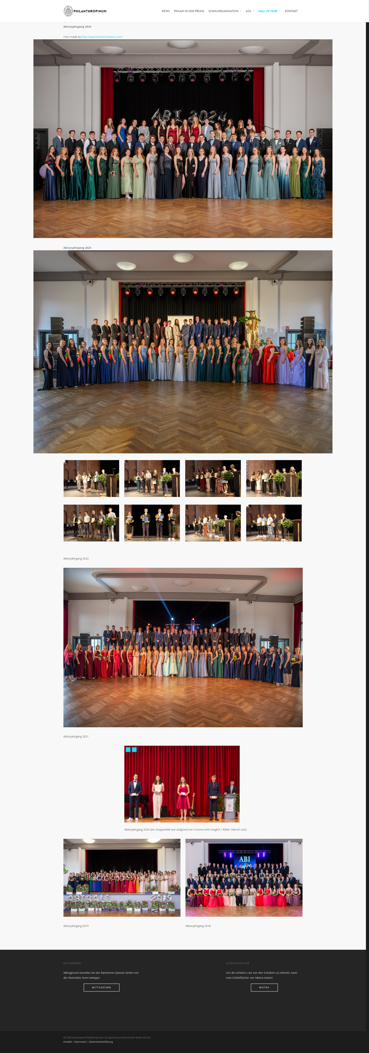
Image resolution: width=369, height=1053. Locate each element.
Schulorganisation (224, 11)
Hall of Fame (268, 11)
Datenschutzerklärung (101, 1041)
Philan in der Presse (189, 11)
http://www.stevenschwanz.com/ (102, 37)
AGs (248, 11)
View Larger (91, 474)
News (166, 11)
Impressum (80, 1041)
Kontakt (291, 11)
